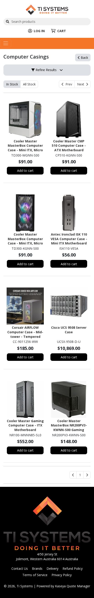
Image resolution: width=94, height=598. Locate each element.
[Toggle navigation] (5, 43)
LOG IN (39, 31)
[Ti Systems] (47, 9)
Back (84, 57)
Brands (37, 568)
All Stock (29, 84)
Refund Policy (73, 568)
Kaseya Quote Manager (72, 586)
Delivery (52, 568)
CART (61, 31)
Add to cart (25, 170)
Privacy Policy (62, 575)
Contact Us (19, 568)
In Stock (12, 84)
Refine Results (46, 70)
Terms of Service (34, 575)
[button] (80, 475)
